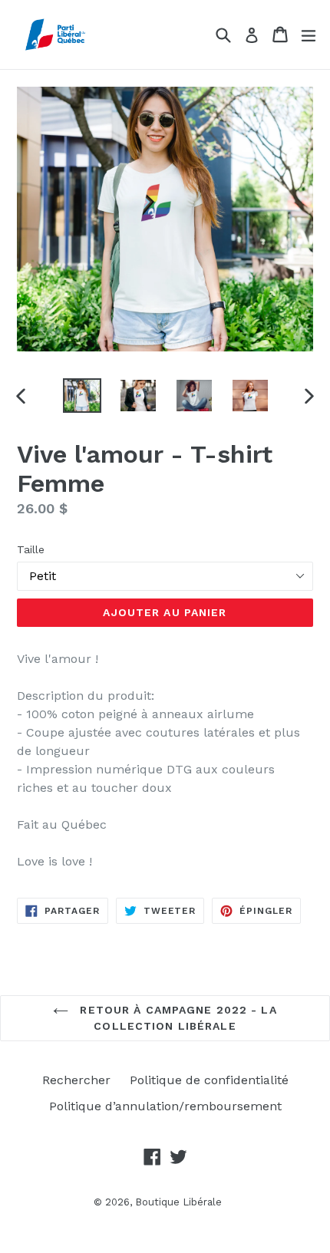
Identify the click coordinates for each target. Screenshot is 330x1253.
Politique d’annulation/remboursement (165, 1106)
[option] (82, 395)
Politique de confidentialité (209, 1080)
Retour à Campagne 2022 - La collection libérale (176, 1018)
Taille (31, 549)
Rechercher (76, 1080)
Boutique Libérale (178, 1202)
